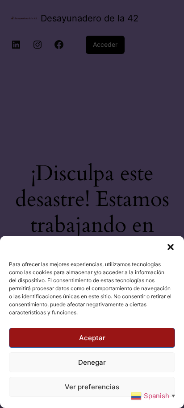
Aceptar (92, 338)
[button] (170, 247)
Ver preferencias (92, 387)
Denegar (92, 362)
